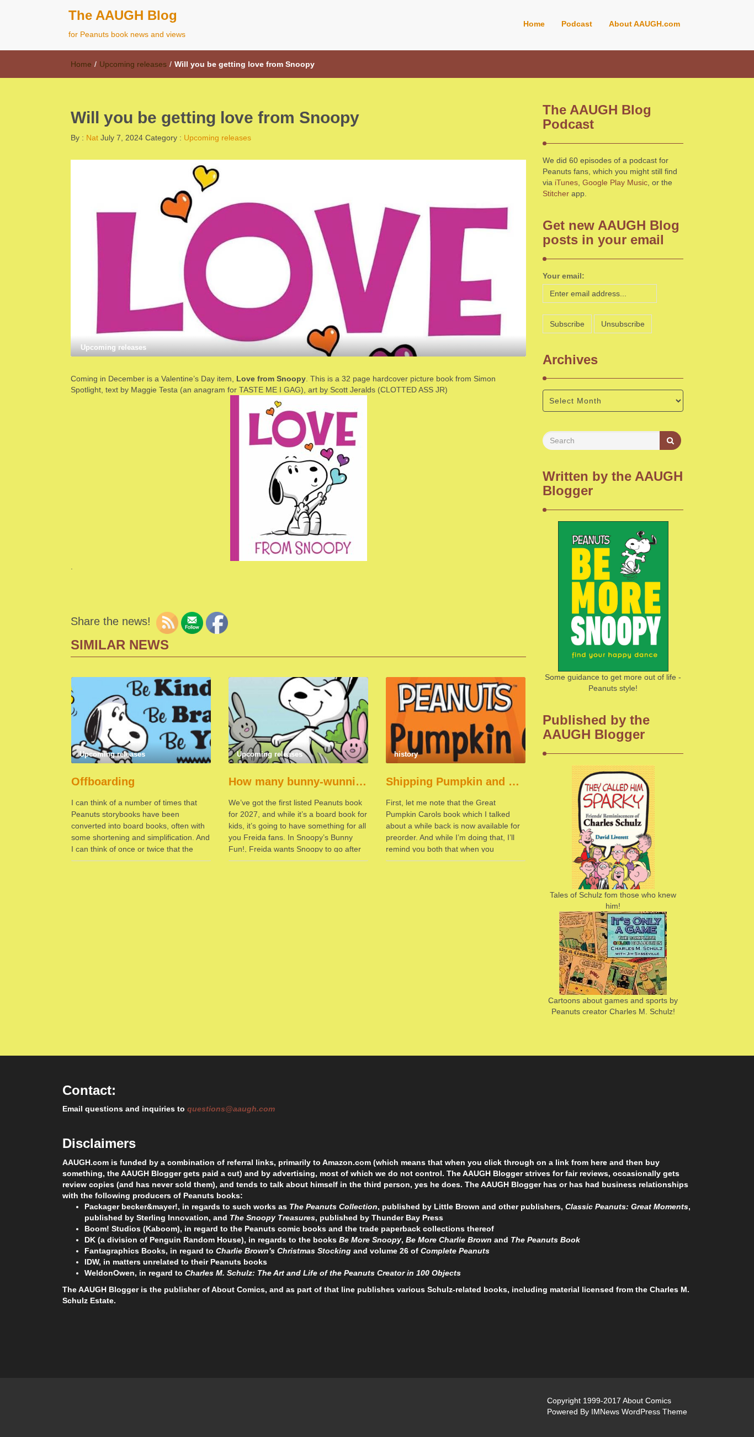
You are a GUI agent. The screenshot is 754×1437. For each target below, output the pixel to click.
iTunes (566, 182)
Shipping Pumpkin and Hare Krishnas (455, 781)
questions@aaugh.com (231, 1108)
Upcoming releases (133, 64)
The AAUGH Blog (122, 15)
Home (534, 23)
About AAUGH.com (644, 23)
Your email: (564, 275)
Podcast (576, 23)
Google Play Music (614, 182)
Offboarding (103, 781)
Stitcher (556, 193)
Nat (91, 137)
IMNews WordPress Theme (639, 1411)
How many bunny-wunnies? (298, 781)
